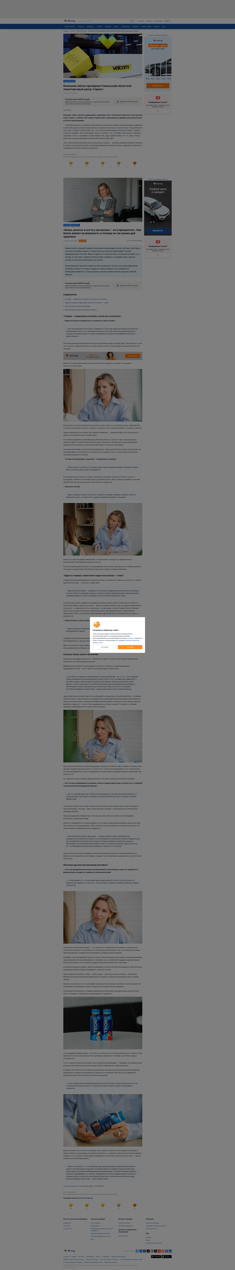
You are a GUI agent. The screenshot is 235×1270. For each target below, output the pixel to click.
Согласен (130, 647)
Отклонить (105, 647)
